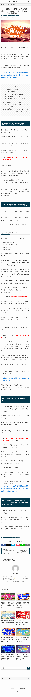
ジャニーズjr (10, 15)
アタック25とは (11, 91)
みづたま (15, 573)
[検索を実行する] (28, 668)
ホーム (7, 688)
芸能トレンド (16, 15)
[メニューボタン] (1, 1)
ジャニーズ (5, 15)
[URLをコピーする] (27, 545)
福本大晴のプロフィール (14, 96)
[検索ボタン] (29, 1)
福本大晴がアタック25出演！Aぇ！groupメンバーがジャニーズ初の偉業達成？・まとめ (16, 111)
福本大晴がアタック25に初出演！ (14, 89)
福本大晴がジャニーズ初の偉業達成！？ (16, 102)
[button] (3, 545)
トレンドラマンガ (15, 1)
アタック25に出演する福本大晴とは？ (15, 94)
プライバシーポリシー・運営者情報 (17, 688)
